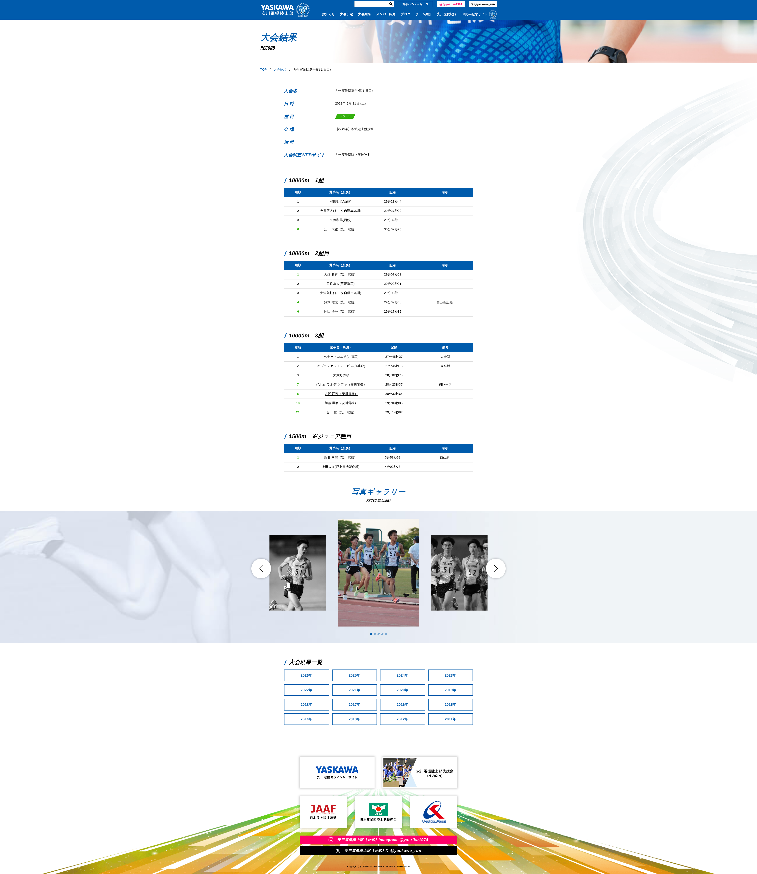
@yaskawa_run (484, 4)
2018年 (306, 705)
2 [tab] (374, 634)
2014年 (306, 719)
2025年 (354, 675)
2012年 (402, 719)
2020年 (402, 690)
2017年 (354, 705)
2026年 (306, 675)
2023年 (450, 675)
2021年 (354, 690)
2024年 (402, 675)
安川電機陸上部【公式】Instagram (383, 840)
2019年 (450, 690)
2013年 (354, 719)
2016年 (402, 705)
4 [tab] (382, 634)
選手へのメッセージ (415, 4)
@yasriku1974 (452, 4)
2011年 (450, 719)
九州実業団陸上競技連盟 (353, 155)
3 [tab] (378, 634)
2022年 (306, 690)
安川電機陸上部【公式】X (382, 851)
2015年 (450, 705)
